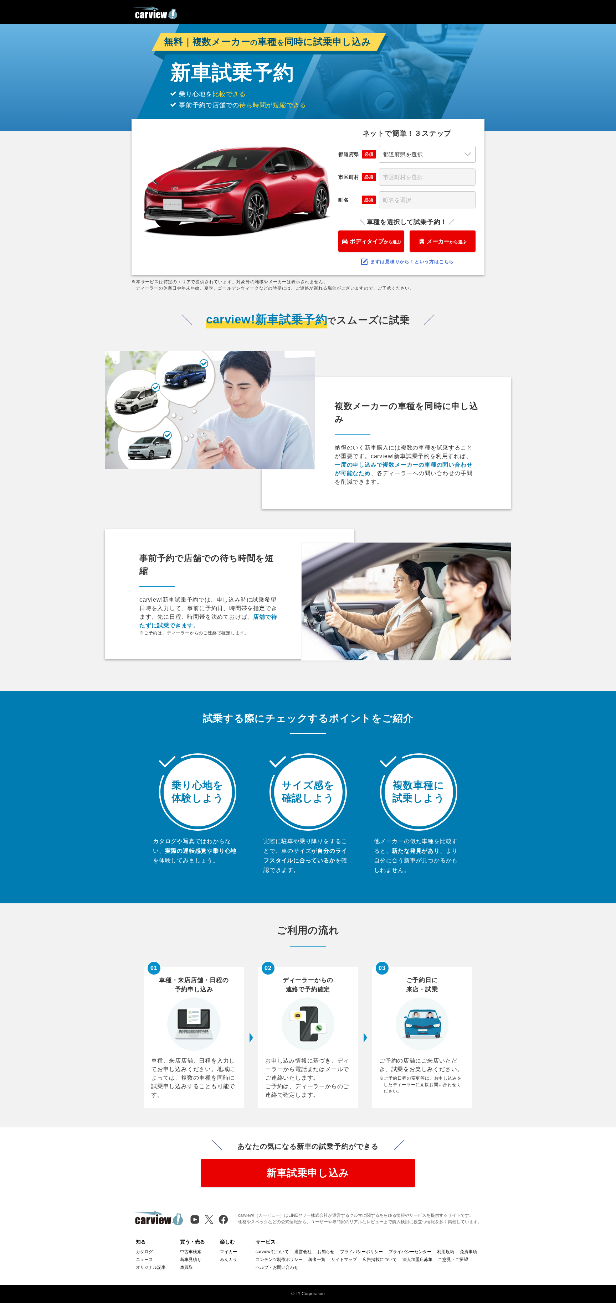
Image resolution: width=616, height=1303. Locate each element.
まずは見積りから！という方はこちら (412, 261)
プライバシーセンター (410, 1251)
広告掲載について (380, 1259)
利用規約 (445, 1251)
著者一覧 (316, 1259)
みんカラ (228, 1259)
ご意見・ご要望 (453, 1259)
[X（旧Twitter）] (209, 1219)
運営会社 (303, 1251)
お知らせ (325, 1251)
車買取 (186, 1267)
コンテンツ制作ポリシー (279, 1259)
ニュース (144, 1259)
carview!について (272, 1251)
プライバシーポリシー (361, 1251)
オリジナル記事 (151, 1267)
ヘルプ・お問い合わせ (277, 1267)
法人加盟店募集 (417, 1259)
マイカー (228, 1251)
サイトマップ (344, 1259)
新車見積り (190, 1259)
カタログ (144, 1251)
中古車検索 (190, 1251)
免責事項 (468, 1251)
